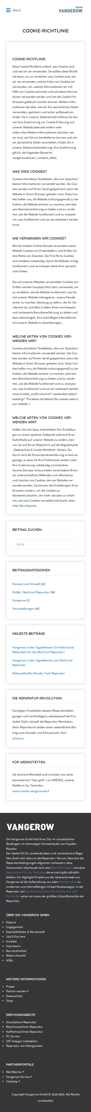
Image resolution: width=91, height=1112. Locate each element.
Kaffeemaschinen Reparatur (24, 1032)
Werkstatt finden (62, 868)
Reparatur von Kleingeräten (24, 1046)
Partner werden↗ (17, 991)
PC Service (13, 1036)
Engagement (14, 927)
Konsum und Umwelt (26, 584)
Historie (11, 922)
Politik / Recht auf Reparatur (31, 592)
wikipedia (30, 506)
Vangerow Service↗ (19, 1077)
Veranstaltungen (23, 609)
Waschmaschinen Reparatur (24, 1027)
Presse (10, 986)
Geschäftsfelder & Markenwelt (25, 932)
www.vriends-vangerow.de (29, 791)
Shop (9, 1001)
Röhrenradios (68, 882)
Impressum (13, 946)
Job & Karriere (15, 936)
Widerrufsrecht (15, 955)
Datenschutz (14, 996)
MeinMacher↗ (15, 1072)
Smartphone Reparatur (21, 1022)
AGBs (9, 960)
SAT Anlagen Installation (22, 1041)
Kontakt (11, 941)
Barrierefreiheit (16, 951)
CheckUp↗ (13, 1081)
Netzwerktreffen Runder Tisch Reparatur (38, 673)
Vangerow (19, 600)
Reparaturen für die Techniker (25, 872)
